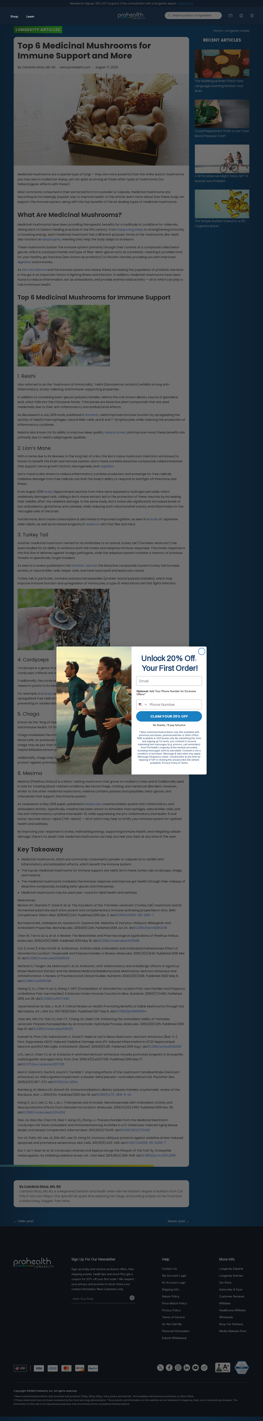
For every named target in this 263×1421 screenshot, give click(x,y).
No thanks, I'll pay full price (169, 725)
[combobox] (142, 704)
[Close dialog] (201, 651)
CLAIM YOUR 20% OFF (169, 716)
